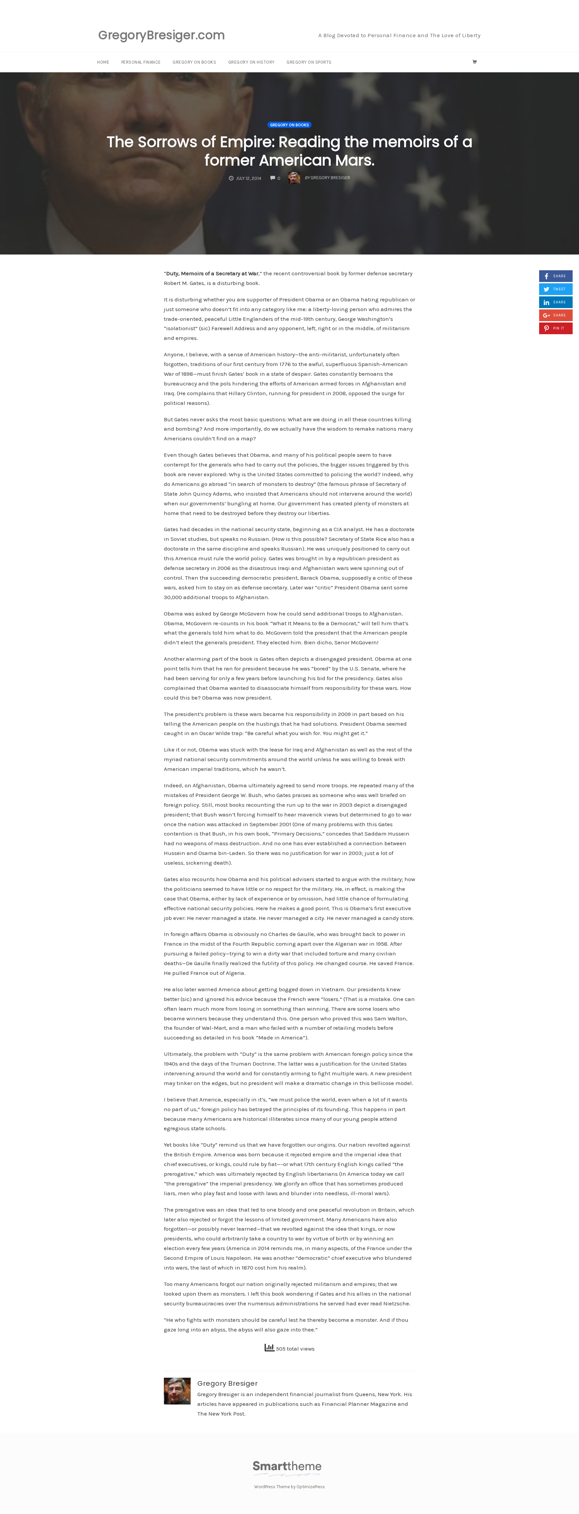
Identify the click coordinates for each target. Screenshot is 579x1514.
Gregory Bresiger (227, 1383)
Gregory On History (251, 62)
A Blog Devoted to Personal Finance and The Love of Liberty (399, 35)
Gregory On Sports (309, 62)
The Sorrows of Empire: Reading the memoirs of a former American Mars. (289, 151)
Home (103, 62)
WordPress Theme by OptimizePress (289, 1486)
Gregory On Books (194, 62)
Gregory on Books (289, 125)
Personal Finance (141, 62)
